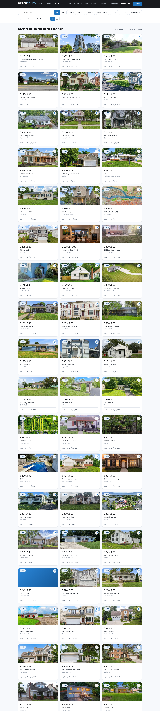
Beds (80, 12)
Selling (49, 3)
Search (56, 3)
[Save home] (54, 37)
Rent (63, 12)
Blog (86, 3)
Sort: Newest (41, 19)
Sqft (112, 12)
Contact (137, 4)
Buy (57, 12)
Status (122, 12)
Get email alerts (27, 19)
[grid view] (52, 19)
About (64, 3)
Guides (79, 3)
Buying (41, 3)
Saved (93, 3)
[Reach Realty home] (27, 3)
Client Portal (114, 3)
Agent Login (103, 3)
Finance (72, 3)
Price (70, 12)
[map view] (57, 19)
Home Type (101, 12)
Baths (89, 12)
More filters (134, 12)
